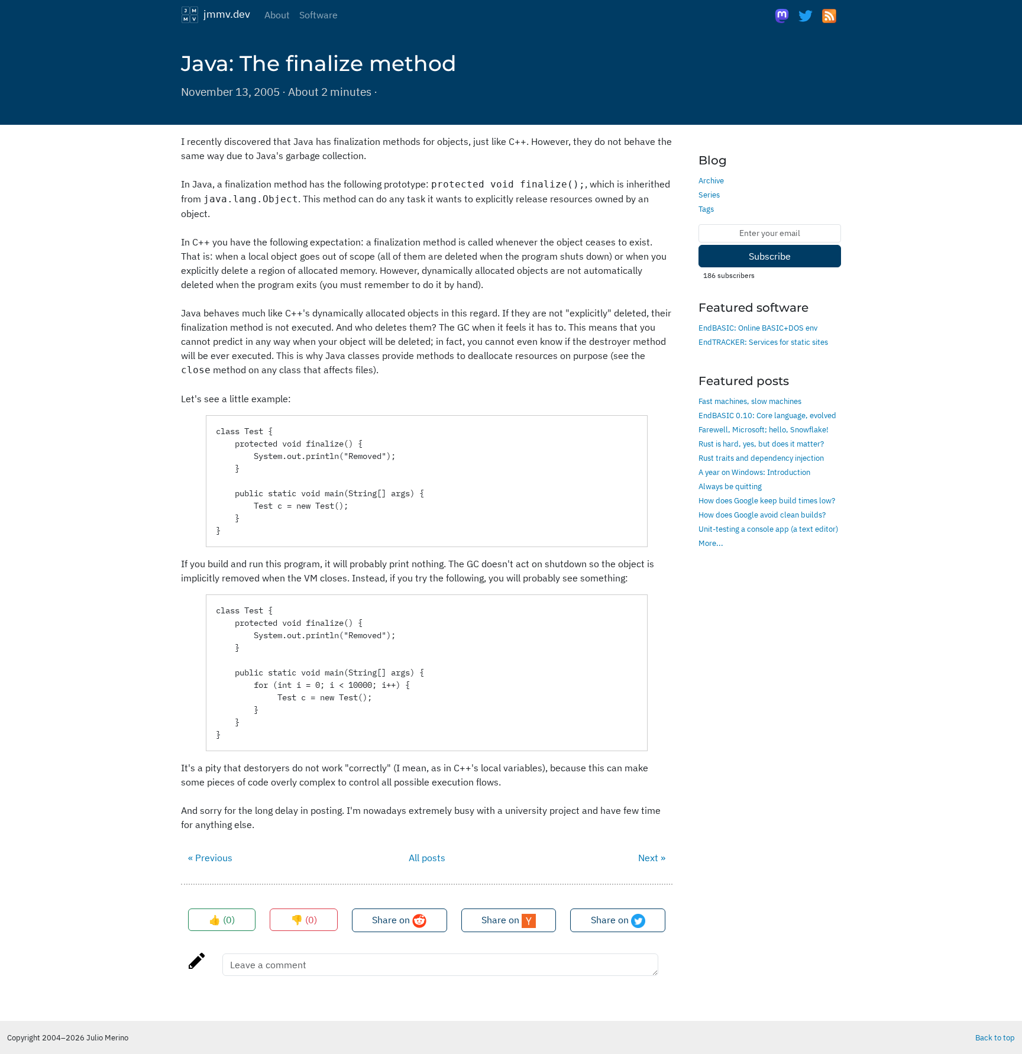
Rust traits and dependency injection (761, 457)
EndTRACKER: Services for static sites (763, 342)
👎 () (304, 920)
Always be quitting (730, 486)
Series (709, 194)
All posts (427, 858)
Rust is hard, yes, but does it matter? (761, 443)
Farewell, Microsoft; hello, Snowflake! (763, 429)
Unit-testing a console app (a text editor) (768, 528)
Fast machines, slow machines (749, 401)
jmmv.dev (224, 14)
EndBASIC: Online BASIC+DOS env (757, 327)
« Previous (210, 858)
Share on (392, 920)
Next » (651, 858)
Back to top (995, 1037)
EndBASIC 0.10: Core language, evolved (767, 415)
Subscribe (770, 256)
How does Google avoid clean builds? (762, 514)
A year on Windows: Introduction (754, 472)
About (277, 15)
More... (710, 543)
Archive (711, 180)
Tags (706, 208)
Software (318, 15)
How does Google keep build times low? (766, 500)
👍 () (222, 920)
